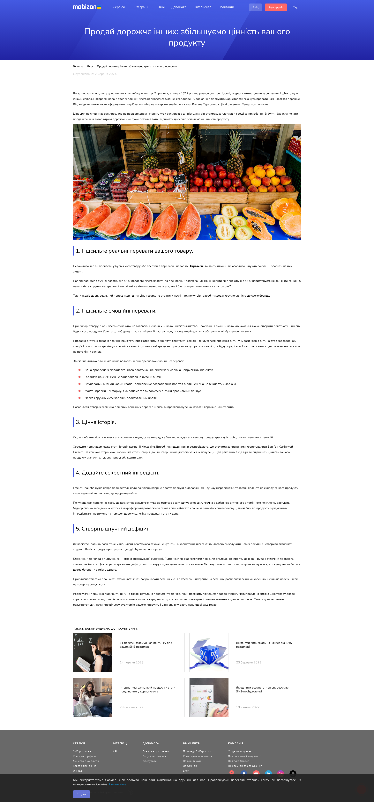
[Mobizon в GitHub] (292, 773)
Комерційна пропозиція (197, 756)
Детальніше (117, 784)
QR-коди (78, 770)
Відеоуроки (149, 761)
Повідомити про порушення (245, 765)
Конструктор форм (84, 756)
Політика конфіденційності (244, 756)
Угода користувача (239, 751)
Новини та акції (192, 761)
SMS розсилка (82, 751)
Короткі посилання (84, 765)
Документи (190, 765)
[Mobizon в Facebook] (243, 773)
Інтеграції (121, 743)
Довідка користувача (156, 751)
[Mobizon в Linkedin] (268, 773)
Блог (186, 770)
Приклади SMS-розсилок (198, 751)
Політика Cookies (238, 761)
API (115, 751)
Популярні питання (154, 756)
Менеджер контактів (86, 761)
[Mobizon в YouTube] (256, 773)
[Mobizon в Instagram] (280, 773)
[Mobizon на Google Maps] (231, 773)
